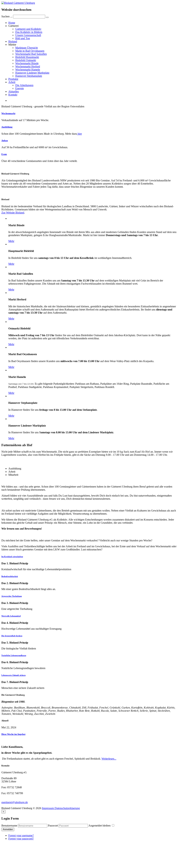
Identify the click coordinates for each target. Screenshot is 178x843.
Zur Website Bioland (12, 212)
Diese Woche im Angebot (13, 734)
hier (79, 133)
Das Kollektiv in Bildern (28, 32)
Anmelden (8, 829)
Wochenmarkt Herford (27, 66)
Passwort (53, 825)
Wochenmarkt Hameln (27, 69)
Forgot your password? (21, 838)
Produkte (13, 78)
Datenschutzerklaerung (67, 808)
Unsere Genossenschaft (28, 35)
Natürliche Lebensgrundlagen (13, 655)
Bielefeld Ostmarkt (25, 60)
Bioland (12, 41)
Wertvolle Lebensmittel (11, 616)
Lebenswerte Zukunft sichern (13, 675)
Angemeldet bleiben (99, 825)
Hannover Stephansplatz (28, 75)
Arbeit (11, 82)
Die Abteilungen (24, 85)
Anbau (4, 140)
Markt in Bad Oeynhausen (29, 50)
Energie (19, 88)
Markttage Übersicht (26, 47)
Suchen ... (6, 16)
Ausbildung (7, 127)
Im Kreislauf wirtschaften (12, 556)
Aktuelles (13, 91)
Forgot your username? (21, 835)
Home (11, 22)
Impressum (48, 808)
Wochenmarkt (8, 113)
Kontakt (12, 94)
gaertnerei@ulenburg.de (14, 802)
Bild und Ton (22, 38)
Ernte (4, 154)
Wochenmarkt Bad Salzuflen (31, 53)
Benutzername (9, 825)
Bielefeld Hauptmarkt (27, 57)
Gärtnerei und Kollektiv (28, 28)
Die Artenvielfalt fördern (11, 636)
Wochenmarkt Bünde (27, 63)
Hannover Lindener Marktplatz (32, 72)
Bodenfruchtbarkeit (9, 576)
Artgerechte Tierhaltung (11, 596)
